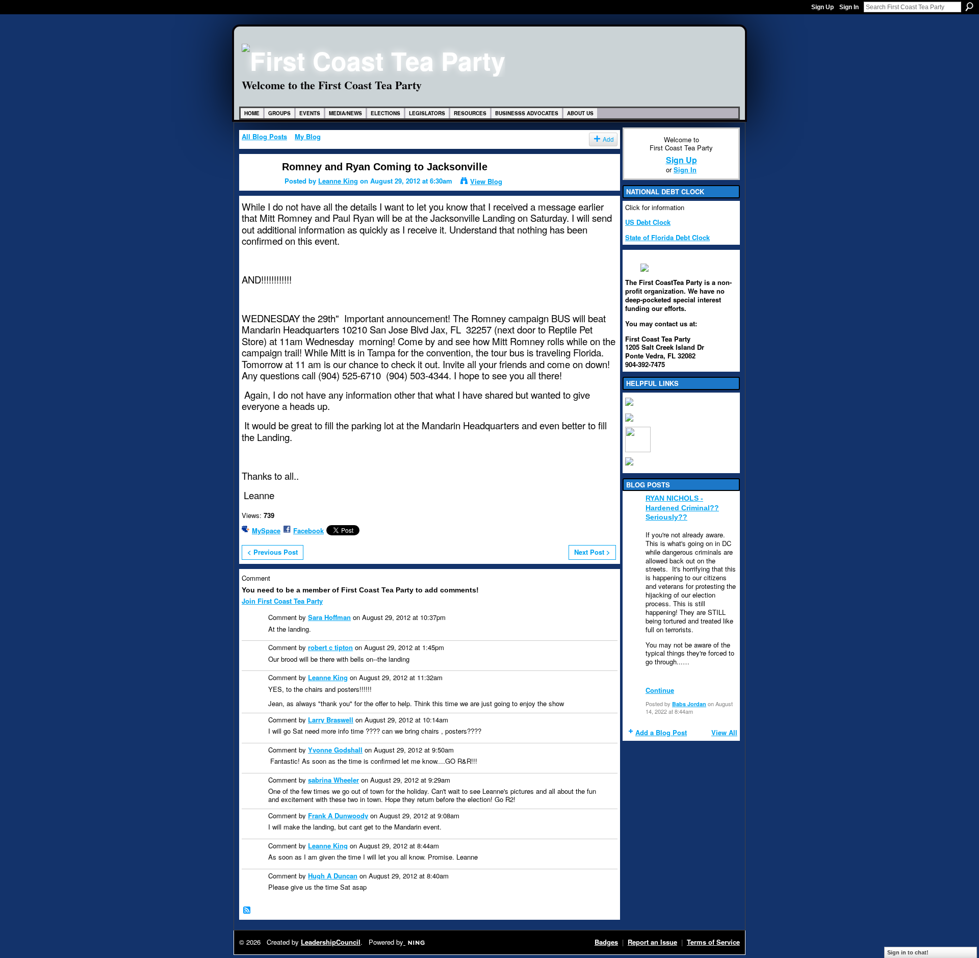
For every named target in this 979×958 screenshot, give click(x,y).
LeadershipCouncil (330, 942)
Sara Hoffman (329, 617)
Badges (606, 942)
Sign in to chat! (908, 952)
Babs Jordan (689, 704)
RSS (247, 910)
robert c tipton (330, 647)
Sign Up (822, 7)
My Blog (308, 136)
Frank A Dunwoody (338, 815)
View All (724, 732)
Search (969, 6)
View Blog (486, 181)
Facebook (308, 530)
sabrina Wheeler (333, 780)
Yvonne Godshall (335, 750)
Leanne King (338, 181)
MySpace (266, 530)
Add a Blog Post (661, 732)
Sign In (849, 7)
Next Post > (592, 552)
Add (608, 139)
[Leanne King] (255, 186)
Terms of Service (713, 942)
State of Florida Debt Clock (667, 237)
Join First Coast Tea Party (282, 601)
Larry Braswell (330, 719)
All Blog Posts (264, 136)
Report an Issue (652, 942)
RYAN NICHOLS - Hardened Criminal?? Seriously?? (682, 507)
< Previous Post (272, 552)
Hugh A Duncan (332, 876)
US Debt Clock (648, 222)
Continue (660, 690)
